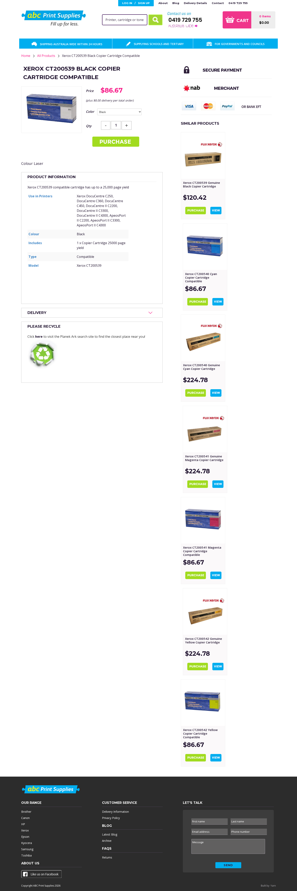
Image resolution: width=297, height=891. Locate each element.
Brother (26, 812)
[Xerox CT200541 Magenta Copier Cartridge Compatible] (203, 520)
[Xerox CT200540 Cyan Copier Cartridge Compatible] (205, 247)
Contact (218, 3)
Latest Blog (109, 834)
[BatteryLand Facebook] (41, 874)
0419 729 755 (238, 3)
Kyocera (26, 843)
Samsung (27, 849)
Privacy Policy (111, 818)
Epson (25, 837)
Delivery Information (115, 812)
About (163, 3)
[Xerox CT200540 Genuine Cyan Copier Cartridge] (203, 338)
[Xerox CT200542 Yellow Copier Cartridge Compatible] (203, 703)
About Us (30, 863)
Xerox (25, 830)
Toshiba (26, 855)
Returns (107, 857)
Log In (127, 3)
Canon (25, 818)
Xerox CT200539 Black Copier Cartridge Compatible (101, 55)
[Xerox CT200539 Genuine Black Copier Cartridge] (203, 155)
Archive (107, 841)
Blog (175, 3)
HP (23, 824)
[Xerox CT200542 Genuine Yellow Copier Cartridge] (205, 611)
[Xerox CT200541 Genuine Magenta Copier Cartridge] (205, 429)
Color (90, 111)
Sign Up (144, 3)
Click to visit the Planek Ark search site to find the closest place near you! (86, 331)
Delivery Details (195, 3)
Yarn (273, 885)
